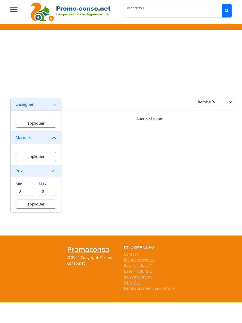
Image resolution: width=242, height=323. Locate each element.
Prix (19, 171)
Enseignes (25, 104)
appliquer (36, 123)
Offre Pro (132, 282)
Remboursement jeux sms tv (149, 288)
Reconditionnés (138, 276)
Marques (24, 137)
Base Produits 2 (138, 271)
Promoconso (88, 249)
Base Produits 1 (138, 265)
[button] (13, 9)
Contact (131, 254)
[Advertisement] (121, 65)
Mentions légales (139, 259)
